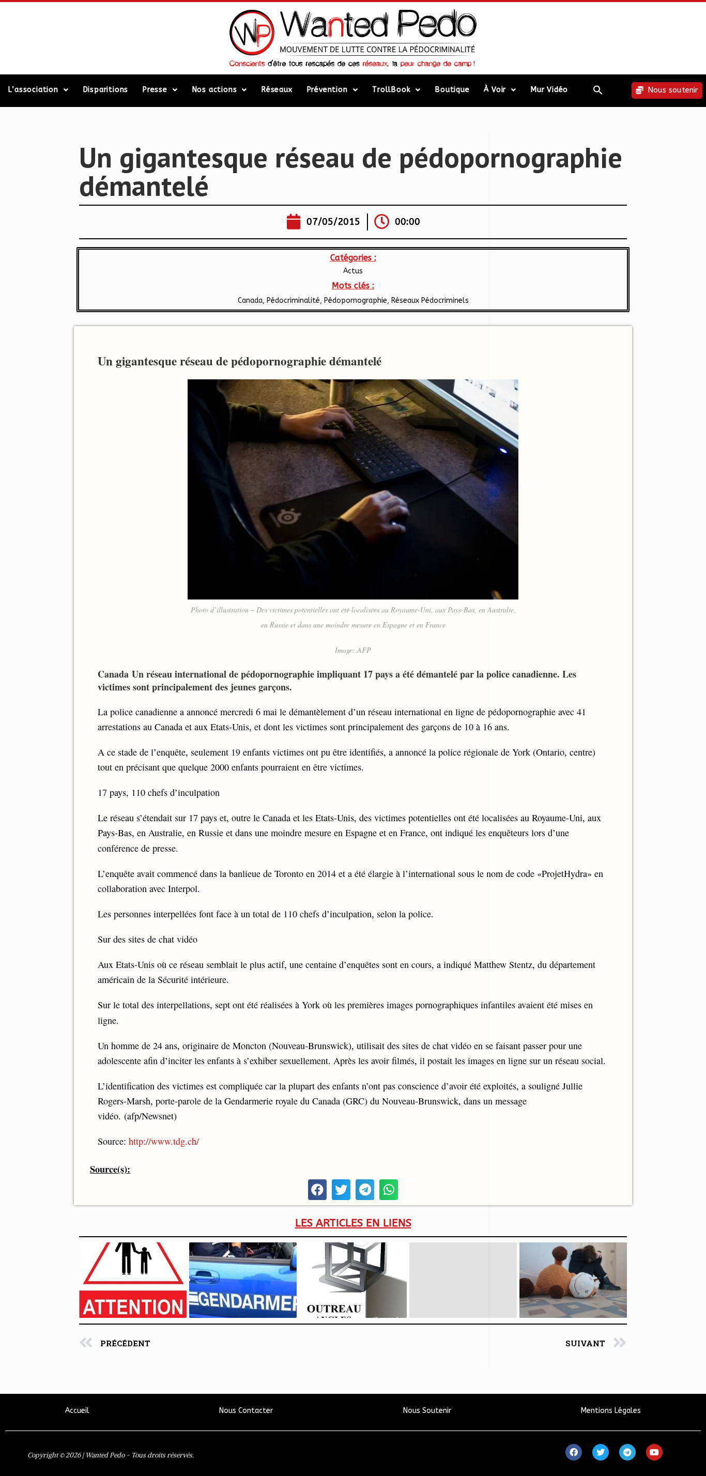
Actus (353, 271)
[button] (598, 90)
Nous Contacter (246, 1410)
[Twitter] (600, 1452)
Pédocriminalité (293, 300)
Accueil (77, 1410)
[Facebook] (573, 1452)
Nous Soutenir (427, 1410)
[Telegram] (627, 1452)
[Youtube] (654, 1452)
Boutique (452, 89)
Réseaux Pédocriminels (430, 300)
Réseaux (277, 89)
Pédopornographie (355, 300)
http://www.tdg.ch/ (164, 1141)
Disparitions (106, 89)
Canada (250, 300)
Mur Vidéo (549, 89)
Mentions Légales (611, 1410)
